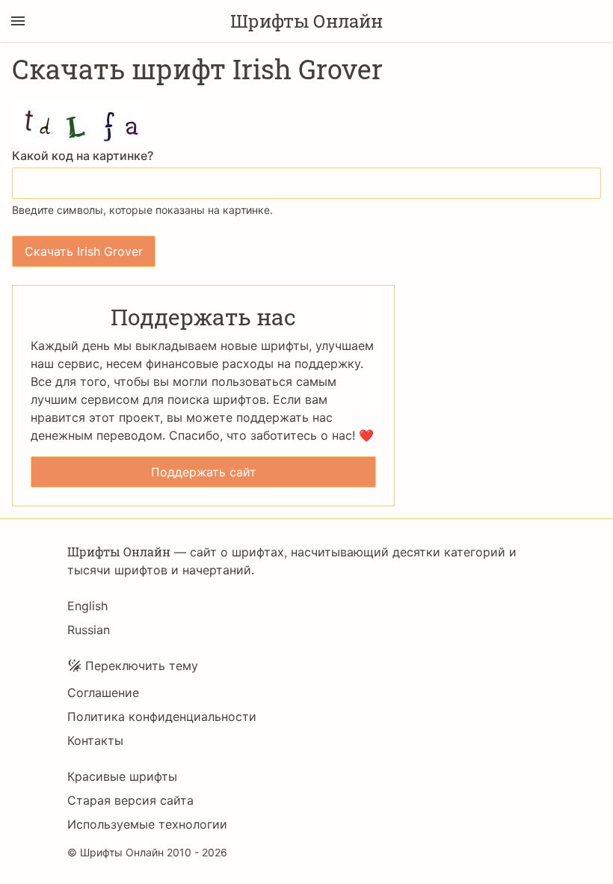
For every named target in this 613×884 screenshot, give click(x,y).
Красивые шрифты (122, 776)
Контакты (95, 740)
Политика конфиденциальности (161, 716)
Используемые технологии (147, 824)
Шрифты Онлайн (306, 21)
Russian (88, 629)
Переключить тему (141, 665)
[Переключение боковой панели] (18, 21)
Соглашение (103, 692)
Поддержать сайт (203, 471)
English (87, 605)
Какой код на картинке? (82, 155)
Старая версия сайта (130, 800)
